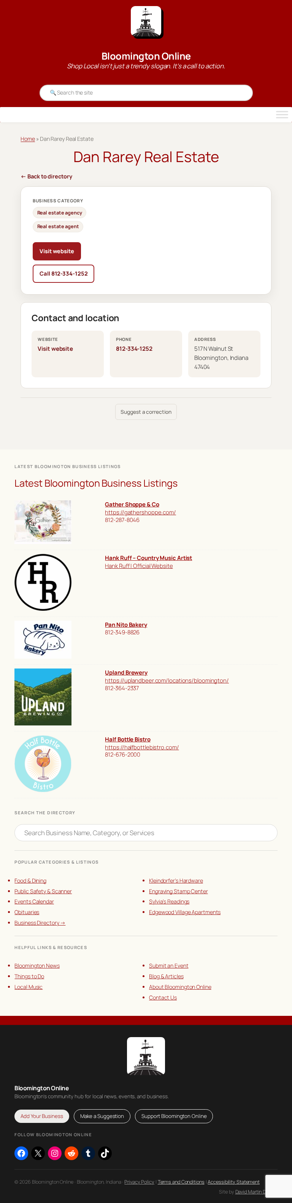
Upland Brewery (126, 672)
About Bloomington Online (180, 986)
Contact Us (163, 997)
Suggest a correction (146, 411)
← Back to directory (46, 176)
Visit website (57, 251)
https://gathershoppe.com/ (140, 512)
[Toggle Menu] (282, 115)
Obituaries (26, 912)
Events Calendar (34, 901)
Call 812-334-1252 (63, 273)
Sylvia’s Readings (169, 901)
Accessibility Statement (234, 1181)
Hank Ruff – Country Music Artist (148, 557)
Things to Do (29, 976)
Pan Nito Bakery (126, 624)
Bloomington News (36, 965)
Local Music (28, 986)
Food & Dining (30, 880)
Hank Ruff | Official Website (139, 565)
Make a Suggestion (102, 1116)
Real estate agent (58, 226)
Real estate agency (59, 212)
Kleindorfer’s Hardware (176, 880)
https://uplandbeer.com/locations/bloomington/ (167, 680)
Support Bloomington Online (173, 1116)
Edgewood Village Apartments (185, 912)
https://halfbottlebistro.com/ (142, 747)
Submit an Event (169, 965)
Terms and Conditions (181, 1181)
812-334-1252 (134, 349)
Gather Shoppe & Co (132, 504)
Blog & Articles (166, 976)
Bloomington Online (146, 56)
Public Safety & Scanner (43, 891)
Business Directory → (39, 922)
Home (28, 138)
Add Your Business (42, 1116)
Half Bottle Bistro (127, 739)
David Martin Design (256, 1191)
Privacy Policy (139, 1181)
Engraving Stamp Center (178, 891)
